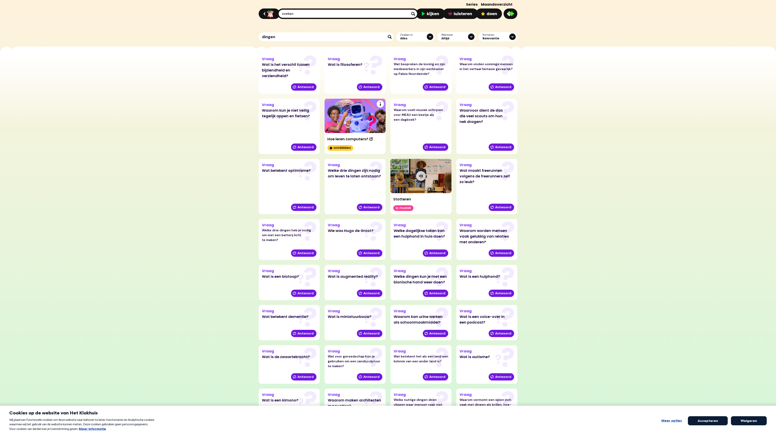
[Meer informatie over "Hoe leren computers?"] (380, 104)
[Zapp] (510, 13)
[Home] (269, 13)
